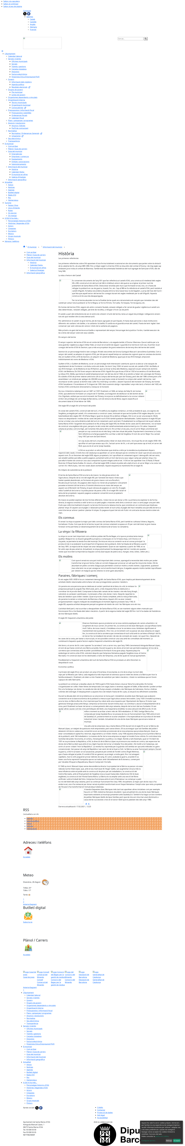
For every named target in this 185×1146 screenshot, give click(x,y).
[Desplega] (38, 247)
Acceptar (177, 1141)
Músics (29, 1098)
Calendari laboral (33, 995)
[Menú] (2, 51)
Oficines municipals (34, 1028)
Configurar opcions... (149, 1141)
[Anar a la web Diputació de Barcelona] (128, 1134)
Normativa (31, 1018)
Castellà (33, 22)
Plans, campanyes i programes (39, 1013)
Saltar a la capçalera (11, 1)
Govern (30, 1000)
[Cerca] (146, 38)
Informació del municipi (53, 247)
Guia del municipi (34, 257)
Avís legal (101, 1115)
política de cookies (162, 1136)
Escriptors (31, 1095)
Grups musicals (33, 1100)
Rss (28, 1077)
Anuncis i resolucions (35, 1016)
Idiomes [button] (30, 17)
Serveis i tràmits (33, 998)
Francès (33, 29)
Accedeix (26, 857)
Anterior (26, 904)
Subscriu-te (27, 922)
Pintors (29, 1103)
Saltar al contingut (10, 4)
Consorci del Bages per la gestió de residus (58, 982)
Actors (29, 1090)
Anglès (32, 24)
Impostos (30, 1039)
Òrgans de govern (34, 1003)
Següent (33, 904)
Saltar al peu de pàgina (12, 6)
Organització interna (35, 1008)
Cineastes (30, 1093)
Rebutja (169, 1141)
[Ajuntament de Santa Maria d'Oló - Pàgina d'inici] (42, 43)
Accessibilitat (102, 1118)
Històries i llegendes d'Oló (37, 1088)
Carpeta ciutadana (34, 1036)
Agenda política (33, 821)
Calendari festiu (36, 265)
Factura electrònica (34, 1041)
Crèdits (100, 1107)
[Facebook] (28, 13)
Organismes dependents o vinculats (41, 1005)
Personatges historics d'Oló (38, 1085)
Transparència (32, 1023)
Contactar (27, 11)
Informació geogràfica (36, 273)
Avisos (29, 823)
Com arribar (31, 252)
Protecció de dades (105, 1112)
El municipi (32, 247)
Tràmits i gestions (34, 1034)
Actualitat (27, 1062)
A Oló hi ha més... (30, 1082)
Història (33, 262)
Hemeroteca (32, 1080)
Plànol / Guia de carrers (36, 255)
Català (32, 19)
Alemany (33, 27)
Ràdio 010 (30, 1075)
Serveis (29, 1031)
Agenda (30, 818)
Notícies (30, 826)
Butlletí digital (32, 1072)
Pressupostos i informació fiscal (39, 1010)
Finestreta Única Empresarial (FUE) (40, 1044)
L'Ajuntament (28, 992)
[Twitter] (25, 13)
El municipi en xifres (38, 268)
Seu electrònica (33, 1021)
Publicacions (32, 829)
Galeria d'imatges (37, 270)
